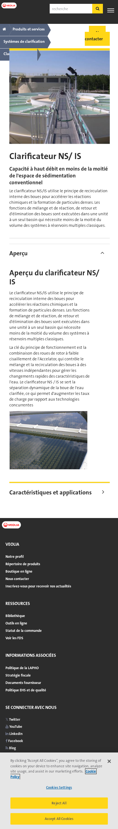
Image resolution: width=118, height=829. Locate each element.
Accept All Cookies (59, 818)
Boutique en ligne (18, 571)
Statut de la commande (23, 630)
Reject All (59, 803)
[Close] (109, 761)
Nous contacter (17, 578)
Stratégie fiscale (18, 675)
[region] (59, 790)
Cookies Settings (59, 787)
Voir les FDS (14, 638)
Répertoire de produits (22, 564)
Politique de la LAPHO (22, 668)
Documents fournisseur (23, 682)
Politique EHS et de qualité (25, 690)
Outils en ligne (16, 623)
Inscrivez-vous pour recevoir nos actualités (38, 586)
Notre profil (14, 556)
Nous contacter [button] (95, 36)
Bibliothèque (15, 615)
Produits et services (29, 29)
